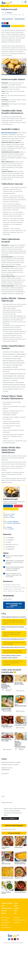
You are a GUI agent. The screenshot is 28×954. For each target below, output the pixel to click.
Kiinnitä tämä (18, 506)
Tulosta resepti (6, 26)
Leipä (7, 6)
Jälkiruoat (4, 910)
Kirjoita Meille (4, 920)
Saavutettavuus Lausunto (20, 920)
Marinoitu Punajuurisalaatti (9, 132)
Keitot (15, 910)
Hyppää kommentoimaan (18, 26)
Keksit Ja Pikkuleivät (7, 19)
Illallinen (3, 913)
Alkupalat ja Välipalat (7, 903)
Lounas (16, 903)
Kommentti (5, 773)
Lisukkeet (16, 908)
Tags (15, 913)
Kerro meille (10, 607)
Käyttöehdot (17, 922)
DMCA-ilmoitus (4, 925)
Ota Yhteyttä (17, 917)
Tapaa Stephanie (5, 917)
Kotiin (2, 6)
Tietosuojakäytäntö (6, 927)
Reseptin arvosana (6, 767)
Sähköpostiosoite (7, 802)
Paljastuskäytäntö (5, 922)
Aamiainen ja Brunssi (7, 908)
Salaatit (16, 905)
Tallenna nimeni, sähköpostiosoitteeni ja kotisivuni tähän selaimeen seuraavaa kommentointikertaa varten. (15, 812)
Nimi (3, 796)
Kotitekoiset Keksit (19, 19)
